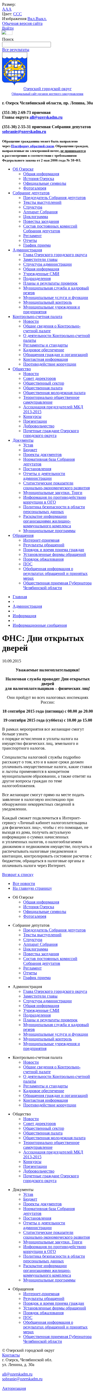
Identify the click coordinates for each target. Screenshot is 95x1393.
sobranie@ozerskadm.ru (24, 131)
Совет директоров (39, 378)
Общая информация (41, 174)
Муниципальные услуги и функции (55, 297)
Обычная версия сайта (22, 23)
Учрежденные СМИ (41, 273)
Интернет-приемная (41, 540)
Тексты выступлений (42, 202)
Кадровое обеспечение (43, 350)
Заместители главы (40, 259)
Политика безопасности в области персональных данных (54, 509)
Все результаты (15, 49)
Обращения (23, 535)
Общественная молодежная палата (54, 392)
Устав (28, 445)
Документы (23, 440)
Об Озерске (23, 169)
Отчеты (30, 240)
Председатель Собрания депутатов (54, 197)
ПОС (27, 564)
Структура (32, 207)
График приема (37, 245)
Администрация (27, 250)
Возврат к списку (18, 874)
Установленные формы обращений (54, 554)
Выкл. (41, 18)
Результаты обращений (43, 545)
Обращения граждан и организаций (55, 354)
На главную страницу (32, 888)
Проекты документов (42, 454)
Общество (22, 369)
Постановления (37, 469)
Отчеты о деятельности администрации (44, 476)
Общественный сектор (43, 383)
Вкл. (31, 18)
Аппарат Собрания (40, 212)
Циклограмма (35, 216)
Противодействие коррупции (49, 364)
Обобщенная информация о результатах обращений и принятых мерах (55, 573)
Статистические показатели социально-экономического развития (56, 485)
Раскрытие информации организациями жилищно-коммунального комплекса (47, 521)
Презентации (35, 421)
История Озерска (38, 178)
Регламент (32, 235)
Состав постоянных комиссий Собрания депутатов (50, 228)
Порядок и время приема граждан (53, 549)
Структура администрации (47, 264)
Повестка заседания (41, 221)
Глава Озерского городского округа (55, 254)
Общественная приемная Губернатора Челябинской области (57, 585)
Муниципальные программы (49, 530)
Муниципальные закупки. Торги (52, 492)
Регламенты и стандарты (45, 345)
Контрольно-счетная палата (37, 316)
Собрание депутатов (31, 193)
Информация (24, 616)
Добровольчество (38, 426)
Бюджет (30, 450)
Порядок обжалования (43, 559)
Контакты (11, 1355)
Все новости (24, 883)
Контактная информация (45, 359)
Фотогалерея (34, 188)
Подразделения (37, 278)
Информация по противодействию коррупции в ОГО (54, 499)
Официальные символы (44, 183)
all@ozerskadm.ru (46, 117)
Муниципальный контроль (47, 302)
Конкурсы (32, 416)
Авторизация (14, 1388)
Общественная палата (43, 388)
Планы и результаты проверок (50, 283)
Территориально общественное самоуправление (51, 399)
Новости (31, 321)
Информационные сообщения (40, 625)
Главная (20, 596)
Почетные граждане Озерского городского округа (51, 433)
